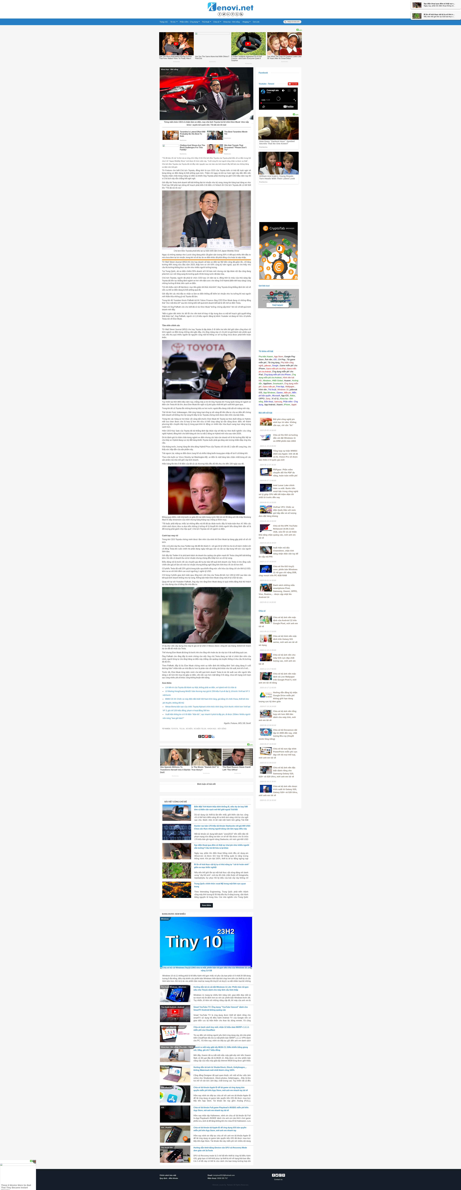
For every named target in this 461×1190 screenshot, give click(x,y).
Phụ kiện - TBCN (186, 1047)
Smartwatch (278, 384)
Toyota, (174, 729)
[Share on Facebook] (220, 14)
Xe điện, (189, 729)
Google (275, 366)
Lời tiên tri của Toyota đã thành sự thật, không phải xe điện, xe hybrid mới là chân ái (200, 687)
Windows (165, 919)
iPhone (287, 405)
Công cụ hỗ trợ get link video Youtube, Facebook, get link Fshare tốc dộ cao (278, 299)
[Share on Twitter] (224, 14)
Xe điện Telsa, (200, 729)
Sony (268, 398)
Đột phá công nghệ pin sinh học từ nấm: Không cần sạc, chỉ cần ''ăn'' (284, 422)
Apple (293, 404)
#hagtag (246, 22)
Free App (280, 387)
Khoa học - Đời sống (231, 22)
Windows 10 (282, 389)
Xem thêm (206, 905)
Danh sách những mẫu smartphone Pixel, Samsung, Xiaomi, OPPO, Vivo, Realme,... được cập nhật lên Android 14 (278, 591)
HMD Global (277, 381)
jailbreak (267, 366)
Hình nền (263, 389)
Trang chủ (163, 22)
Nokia (292, 396)
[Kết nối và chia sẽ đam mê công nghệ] (230, 4)
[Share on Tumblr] (237, 14)
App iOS (285, 395)
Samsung (278, 402)
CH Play (281, 359)
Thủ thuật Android (168, 1007)
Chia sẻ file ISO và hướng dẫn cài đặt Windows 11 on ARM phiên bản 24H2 (285, 438)
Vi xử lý (275, 398)
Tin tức (173, 22)
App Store (278, 356)
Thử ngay (277, 305)
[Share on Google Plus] (228, 14)
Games (280, 393)
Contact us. (278, 1179)
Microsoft (276, 396)
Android (181, 1007)
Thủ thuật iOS (167, 1148)
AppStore (267, 383)
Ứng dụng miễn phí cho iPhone (277, 375)
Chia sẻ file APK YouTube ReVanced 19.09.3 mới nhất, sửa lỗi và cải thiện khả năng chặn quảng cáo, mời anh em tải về (278, 532)
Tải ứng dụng (273, 362)
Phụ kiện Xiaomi (266, 357)
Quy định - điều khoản (169, 1178)
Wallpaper (289, 386)
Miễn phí (287, 393)
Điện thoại (268, 402)
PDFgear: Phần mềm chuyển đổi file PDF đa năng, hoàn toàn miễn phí (285, 472)
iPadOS (168, 1087)
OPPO (261, 398)
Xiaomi (279, 404)
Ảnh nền (268, 359)
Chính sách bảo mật (168, 1175)
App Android (269, 404)
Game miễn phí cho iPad (276, 369)
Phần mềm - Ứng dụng (189, 22)
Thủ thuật (205, 22)
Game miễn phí (269, 387)
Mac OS (173, 1027)
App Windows (269, 393)
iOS (162, 1087)
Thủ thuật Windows (169, 987)
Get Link (256, 22)
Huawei (287, 380)
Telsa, (182, 729)
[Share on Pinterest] (233, 14)
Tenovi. (230, 1185)
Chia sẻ (216, 22)
